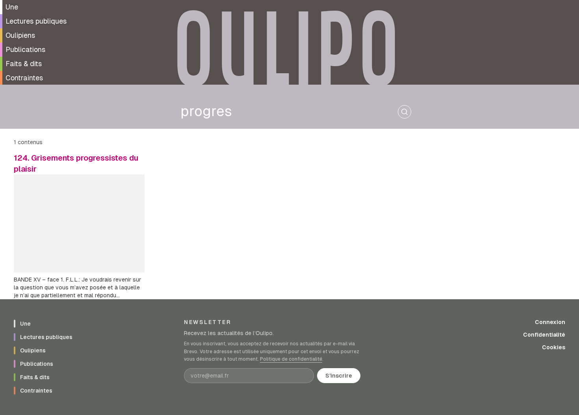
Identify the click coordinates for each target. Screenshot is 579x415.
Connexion (550, 322)
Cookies (553, 347)
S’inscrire (338, 375)
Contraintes (24, 78)
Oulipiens (20, 35)
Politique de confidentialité (291, 359)
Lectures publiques (36, 21)
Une (12, 7)
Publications (25, 49)
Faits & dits (24, 63)
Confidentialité (544, 335)
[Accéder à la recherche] (404, 112)
